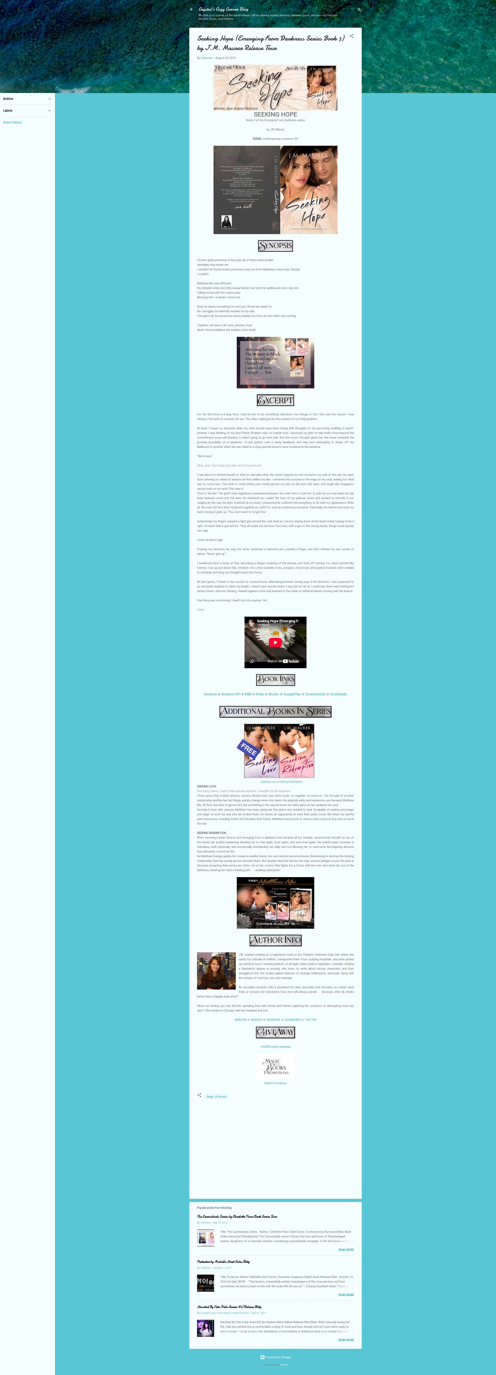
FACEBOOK (273, 1020)
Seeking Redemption (291, 781)
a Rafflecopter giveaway (275, 1046)
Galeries (284, 1365)
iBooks (274, 694)
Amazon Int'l (230, 694)
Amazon (210, 694)
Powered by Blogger (278, 1357)
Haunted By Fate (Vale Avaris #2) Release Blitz (229, 1306)
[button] (351, 37)
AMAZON (240, 1020)
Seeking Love (268, 781)
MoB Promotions (275, 1083)
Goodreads (338, 694)
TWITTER (311, 1020)
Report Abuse (12, 122)
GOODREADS (292, 1020)
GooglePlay (292, 694)
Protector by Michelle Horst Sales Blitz (223, 1261)
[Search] (359, 10)
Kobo (260, 694)
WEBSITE (256, 1020)
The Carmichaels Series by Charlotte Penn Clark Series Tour (237, 1216)
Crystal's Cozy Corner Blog (223, 9)
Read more (346, 1250)
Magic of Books (217, 1096)
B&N (248, 694)
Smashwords (315, 694)
